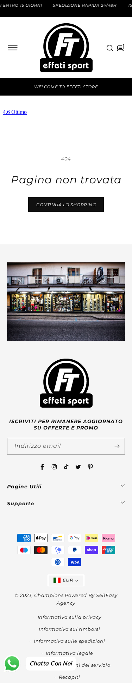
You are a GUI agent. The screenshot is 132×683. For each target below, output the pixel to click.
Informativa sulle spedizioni (69, 641)
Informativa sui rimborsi (69, 629)
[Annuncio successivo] (122, 86)
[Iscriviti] (117, 446)
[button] (12, 47)
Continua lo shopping (66, 204)
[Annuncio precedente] (9, 86)
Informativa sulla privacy (70, 617)
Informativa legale (70, 653)
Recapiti (69, 677)
